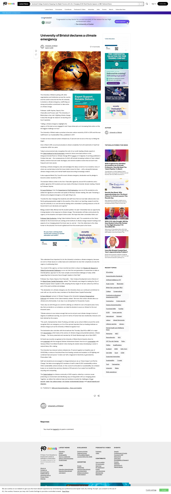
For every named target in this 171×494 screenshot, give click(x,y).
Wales (117, 368)
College (108, 291)
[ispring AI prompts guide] (116, 94)
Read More (65, 491)
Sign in (154, 4)
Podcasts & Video (79, 9)
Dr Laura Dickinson (46, 190)
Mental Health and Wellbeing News (115, 329)
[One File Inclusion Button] (86, 247)
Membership (99, 473)
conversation (92, 341)
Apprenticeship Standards (114, 276)
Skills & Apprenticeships (66, 458)
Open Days (117, 458)
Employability (63, 455)
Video (97, 453)
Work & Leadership (64, 457)
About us (43, 468)
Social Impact (63, 460)
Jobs (98, 9)
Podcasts (98, 451)
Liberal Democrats (118, 320)
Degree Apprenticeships (113, 305)
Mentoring (109, 333)
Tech (107, 364)
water (48, 381)
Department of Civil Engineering (68, 190)
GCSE (108, 312)
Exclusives (59, 9)
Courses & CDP (118, 455)
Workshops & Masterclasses (118, 466)
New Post (98, 466)
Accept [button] (164, 490)
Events (104, 9)
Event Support (81, 474)
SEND (116, 349)
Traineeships (116, 364)
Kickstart (119, 316)
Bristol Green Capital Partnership (53, 281)
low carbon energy (56, 381)
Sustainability (110, 360)
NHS (119, 337)
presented (46, 341)
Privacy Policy (44, 477)
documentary (47, 333)
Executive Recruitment (65, 471)
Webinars (117, 463)
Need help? (99, 474)
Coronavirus (109, 301)
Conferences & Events (120, 453)
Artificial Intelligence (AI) (113, 280)
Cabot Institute (47, 374)
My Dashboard (100, 467)
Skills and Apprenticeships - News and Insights (67, 388)
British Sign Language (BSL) (114, 287)
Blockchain (120, 284)
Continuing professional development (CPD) (113, 296)
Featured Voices (82, 453)
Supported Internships (113, 356)
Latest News (49, 9)
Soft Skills (109, 353)
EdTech (61, 453)
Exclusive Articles (82, 451)
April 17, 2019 (49, 48)
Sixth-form (124, 349)
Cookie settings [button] (151, 490)
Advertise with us (45, 475)
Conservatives (117, 291)
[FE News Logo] (9, 4)
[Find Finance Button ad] (116, 77)
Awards (116, 451)
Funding (120, 309)
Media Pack (80, 467)
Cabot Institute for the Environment (54, 153)
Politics (108, 345)
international (110, 316)
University (109, 368)
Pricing (79, 466)
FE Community (44, 472)
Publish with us (44, 473)
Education (62, 451)
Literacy (121, 324)
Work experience (111, 372)
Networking (117, 457)
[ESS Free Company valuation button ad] (116, 61)
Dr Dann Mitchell (45, 296)
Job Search (62, 473)
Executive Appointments (66, 469)
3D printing (109, 272)
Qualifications (117, 345)
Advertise (91, 9)
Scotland (109, 349)
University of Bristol (51, 46)
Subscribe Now (120, 9)
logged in (56, 429)
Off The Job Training (112, 341)
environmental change (77, 381)
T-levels (119, 360)
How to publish (100, 462)
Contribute (68, 9)
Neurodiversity (110, 337)
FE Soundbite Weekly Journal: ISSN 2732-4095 (84, 456)
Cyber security (120, 301)
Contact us (43, 470)
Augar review (110, 284)
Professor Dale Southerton (48, 218)
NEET (116, 333)
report (74, 156)
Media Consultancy (82, 473)
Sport (116, 353)
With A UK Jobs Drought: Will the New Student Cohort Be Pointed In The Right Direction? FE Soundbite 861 (65, 4)
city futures (65, 381)
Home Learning (117, 312)
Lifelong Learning (111, 324)
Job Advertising (82, 471)
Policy (123, 341)
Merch (111, 9)
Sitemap (42, 479)
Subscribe (163, 4)
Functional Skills (111, 309)
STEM (122, 353)
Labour (108, 320)
